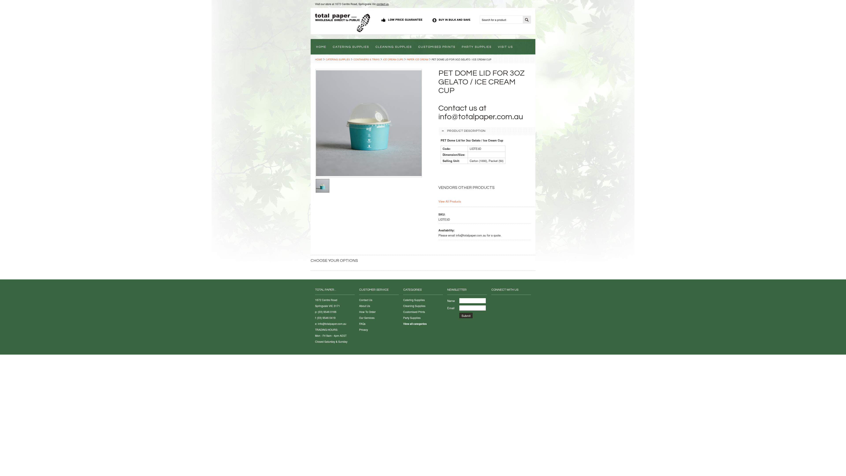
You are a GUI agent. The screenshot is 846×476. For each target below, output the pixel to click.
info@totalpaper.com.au (332, 323)
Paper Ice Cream (417, 59)
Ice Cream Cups (393, 59)
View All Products (449, 201)
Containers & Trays (366, 59)
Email (451, 308)
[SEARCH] (527, 20)
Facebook (494, 301)
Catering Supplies (338, 59)
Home (318, 59)
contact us (383, 4)
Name (451, 301)
